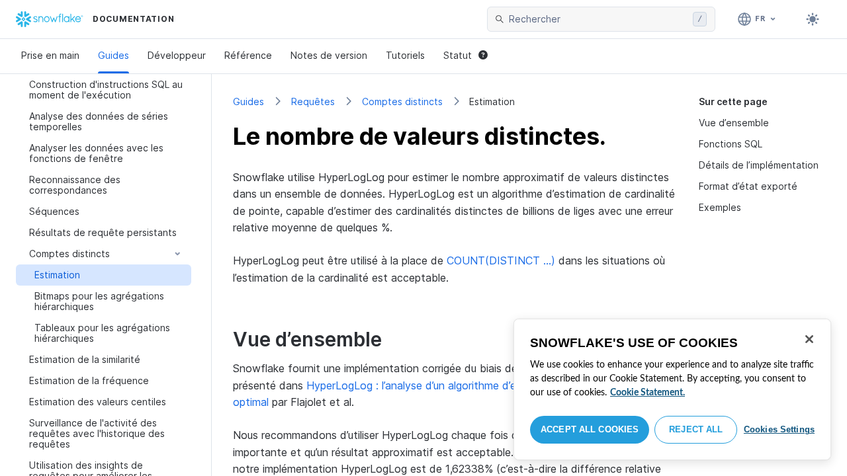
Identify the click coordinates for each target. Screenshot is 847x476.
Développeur (177, 55)
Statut (457, 55)
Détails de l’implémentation (759, 165)
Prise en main (50, 55)
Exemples (720, 207)
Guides (113, 55)
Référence (248, 55)
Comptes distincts (402, 101)
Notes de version (328, 55)
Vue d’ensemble (734, 122)
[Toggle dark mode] (812, 19)
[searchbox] (598, 19)
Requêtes (313, 101)
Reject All (696, 429)
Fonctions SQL (730, 143)
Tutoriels (405, 55)
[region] (672, 389)
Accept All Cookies (590, 429)
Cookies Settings (779, 429)
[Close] (809, 339)
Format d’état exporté (748, 186)
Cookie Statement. (647, 392)
